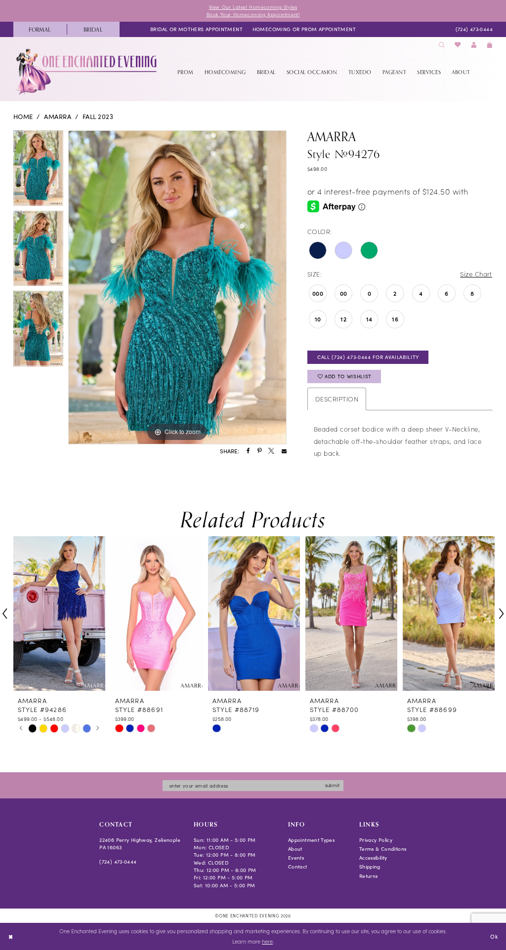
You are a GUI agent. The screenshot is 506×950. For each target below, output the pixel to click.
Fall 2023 (98, 116)
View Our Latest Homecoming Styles (253, 6)
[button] (474, 45)
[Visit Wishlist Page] (458, 45)
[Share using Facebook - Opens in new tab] (248, 451)
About (295, 848)
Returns (368, 875)
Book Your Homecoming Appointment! (253, 14)
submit (332, 785)
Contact (297, 866)
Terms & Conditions (383, 848)
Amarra (57, 116)
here (267, 941)
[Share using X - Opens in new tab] (271, 451)
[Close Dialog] (10, 936)
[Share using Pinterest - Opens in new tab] (259, 451)
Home (23, 116)
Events (296, 857)
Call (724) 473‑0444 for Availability (368, 357)
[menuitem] (40, 29)
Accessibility (373, 857)
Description (336, 398)
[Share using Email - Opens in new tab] (284, 451)
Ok (494, 936)
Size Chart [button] (476, 273)
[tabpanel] (38, 170)
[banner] (87, 71)
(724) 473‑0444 (117, 861)
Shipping (369, 866)
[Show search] (442, 45)
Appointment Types (311, 839)
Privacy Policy (375, 839)
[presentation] (59, 613)
